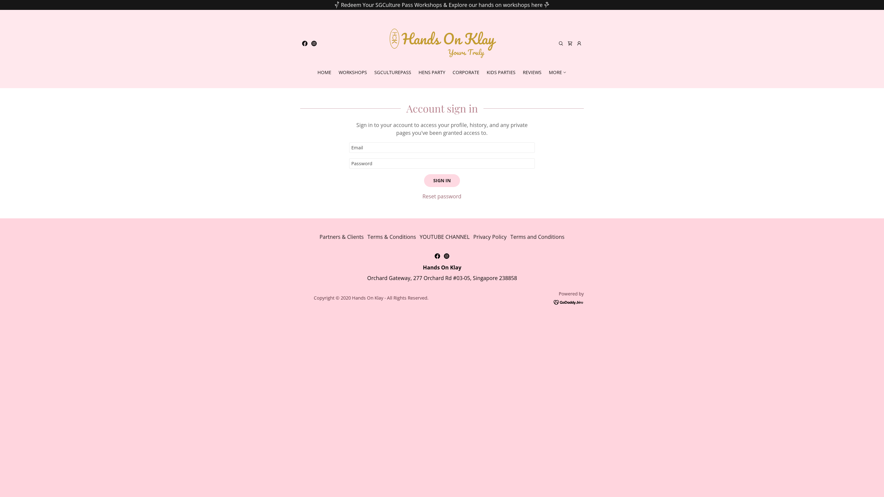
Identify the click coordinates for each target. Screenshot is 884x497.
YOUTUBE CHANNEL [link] (445, 236)
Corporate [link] (466, 72)
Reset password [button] (441, 196)
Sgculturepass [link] (392, 72)
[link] (304, 43)
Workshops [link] (353, 72)
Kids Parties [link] (501, 72)
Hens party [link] (432, 72)
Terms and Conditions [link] (537, 236)
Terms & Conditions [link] (391, 236)
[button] (579, 43)
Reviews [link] (532, 72)
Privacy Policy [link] (490, 236)
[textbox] (442, 147)
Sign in (442, 180)
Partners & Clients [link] (342, 236)
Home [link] (324, 72)
